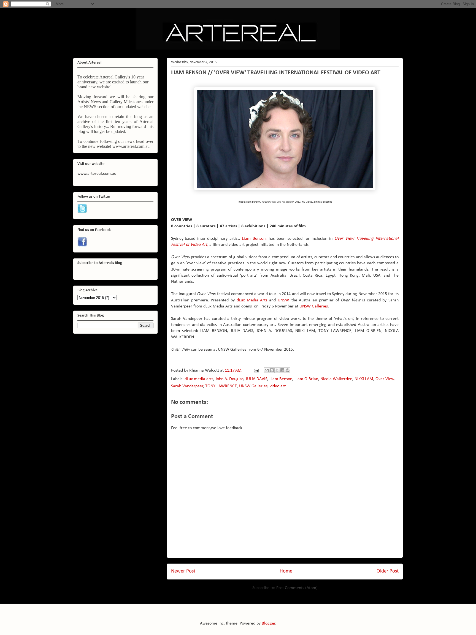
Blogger (268, 623)
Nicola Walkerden (336, 379)
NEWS (90, 106)
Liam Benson (280, 379)
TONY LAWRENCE (221, 386)
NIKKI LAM (364, 379)
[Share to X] (277, 370)
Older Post (388, 571)
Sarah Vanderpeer (187, 386)
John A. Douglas (229, 379)
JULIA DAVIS (256, 379)
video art (278, 386)
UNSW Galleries (313, 306)
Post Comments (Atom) (297, 588)
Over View (384, 379)
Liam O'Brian (306, 379)
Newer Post (183, 571)
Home (286, 571)
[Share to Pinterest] (287, 370)
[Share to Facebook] (282, 370)
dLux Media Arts (252, 300)
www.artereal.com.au (131, 146)
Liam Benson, (254, 238)
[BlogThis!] (272, 370)
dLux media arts (199, 379)
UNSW (283, 300)
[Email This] (266, 370)
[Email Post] (255, 370)
